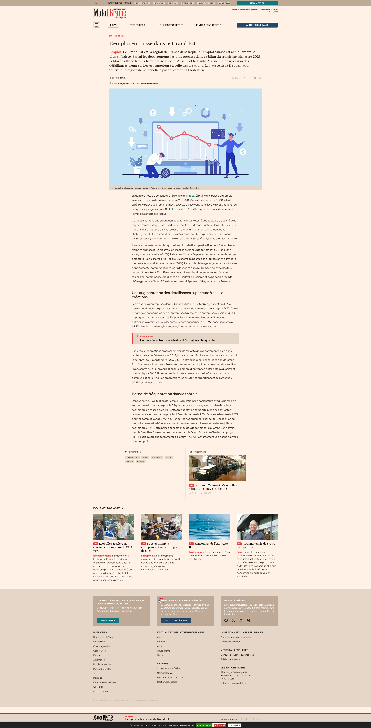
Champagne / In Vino (103, 646)
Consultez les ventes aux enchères (237, 654)
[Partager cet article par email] (260, 78)
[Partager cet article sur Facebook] (249, 78)
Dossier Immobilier (102, 664)
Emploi (172, 3)
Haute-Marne (163, 650)
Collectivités (99, 650)
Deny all (221, 725)
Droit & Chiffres (100, 691)
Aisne (145, 457)
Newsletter (257, 3)
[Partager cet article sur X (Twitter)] (244, 78)
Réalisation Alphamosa (147, 700)
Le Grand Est (179, 209)
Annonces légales (176, 620)
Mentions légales (165, 673)
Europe (97, 655)
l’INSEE (190, 195)
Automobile (142, 3)
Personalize (234, 725)
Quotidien (98, 686)
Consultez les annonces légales (236, 637)
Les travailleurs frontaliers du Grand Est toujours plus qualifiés (177, 340)
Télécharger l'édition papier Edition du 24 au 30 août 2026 (235, 675)
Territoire (187, 3)
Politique (97, 677)
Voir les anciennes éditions (233, 683)
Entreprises (137, 25)
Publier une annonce (230, 641)
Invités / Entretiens (208, 25)
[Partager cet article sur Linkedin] (255, 78)
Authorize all (205, 725)
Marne (130, 461)
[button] (96, 25)
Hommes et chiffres (170, 25)
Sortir (96, 673)
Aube (168, 457)
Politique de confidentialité (170, 677)
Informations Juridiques (104, 682)
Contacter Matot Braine (168, 668)
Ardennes (157, 457)
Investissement (206, 3)
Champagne (225, 3)
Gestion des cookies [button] (167, 681)
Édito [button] (113, 25)
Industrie (158, 3)
